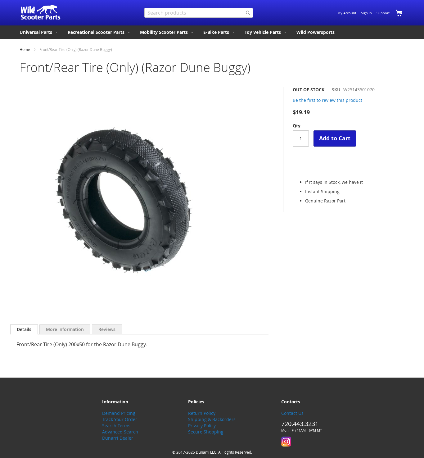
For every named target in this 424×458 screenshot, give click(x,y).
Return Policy (201, 413)
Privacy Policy (202, 426)
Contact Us (292, 413)
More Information (65, 329)
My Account (346, 13)
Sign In (366, 13)
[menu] (212, 32)
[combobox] (198, 13)
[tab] (24, 329)
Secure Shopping (205, 432)
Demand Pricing (118, 413)
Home (25, 49)
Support (383, 13)
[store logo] (40, 12)
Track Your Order (119, 419)
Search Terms (116, 426)
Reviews (106, 329)
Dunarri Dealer (117, 438)
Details (24, 329)
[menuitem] (39, 32)
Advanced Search (120, 432)
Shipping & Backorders (212, 419)
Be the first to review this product (327, 100)
